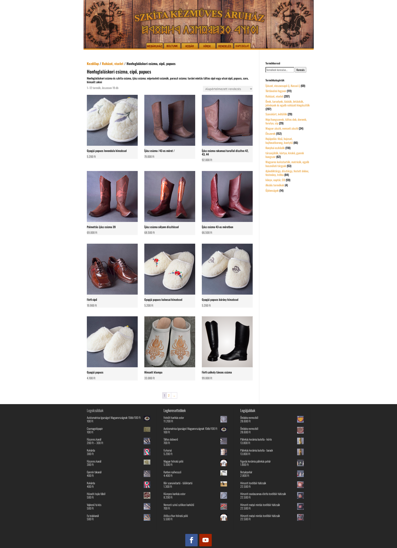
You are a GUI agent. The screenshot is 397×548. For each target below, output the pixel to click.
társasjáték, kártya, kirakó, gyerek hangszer (284, 155)
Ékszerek (270, 133)
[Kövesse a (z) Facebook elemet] (191, 540)
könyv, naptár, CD (275, 180)
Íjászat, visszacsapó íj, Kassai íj (282, 85)
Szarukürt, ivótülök (276, 114)
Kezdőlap (93, 63)
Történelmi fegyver (275, 91)
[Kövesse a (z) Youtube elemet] (205, 540)
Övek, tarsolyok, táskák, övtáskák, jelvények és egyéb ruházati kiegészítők (287, 103)
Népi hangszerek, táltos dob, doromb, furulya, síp (286, 121)
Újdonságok (272, 190)
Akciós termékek (274, 185)
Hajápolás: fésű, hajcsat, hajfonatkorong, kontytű (279, 140)
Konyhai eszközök (275, 148)
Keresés (301, 70)
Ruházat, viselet (112, 63)
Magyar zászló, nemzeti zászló (281, 128)
